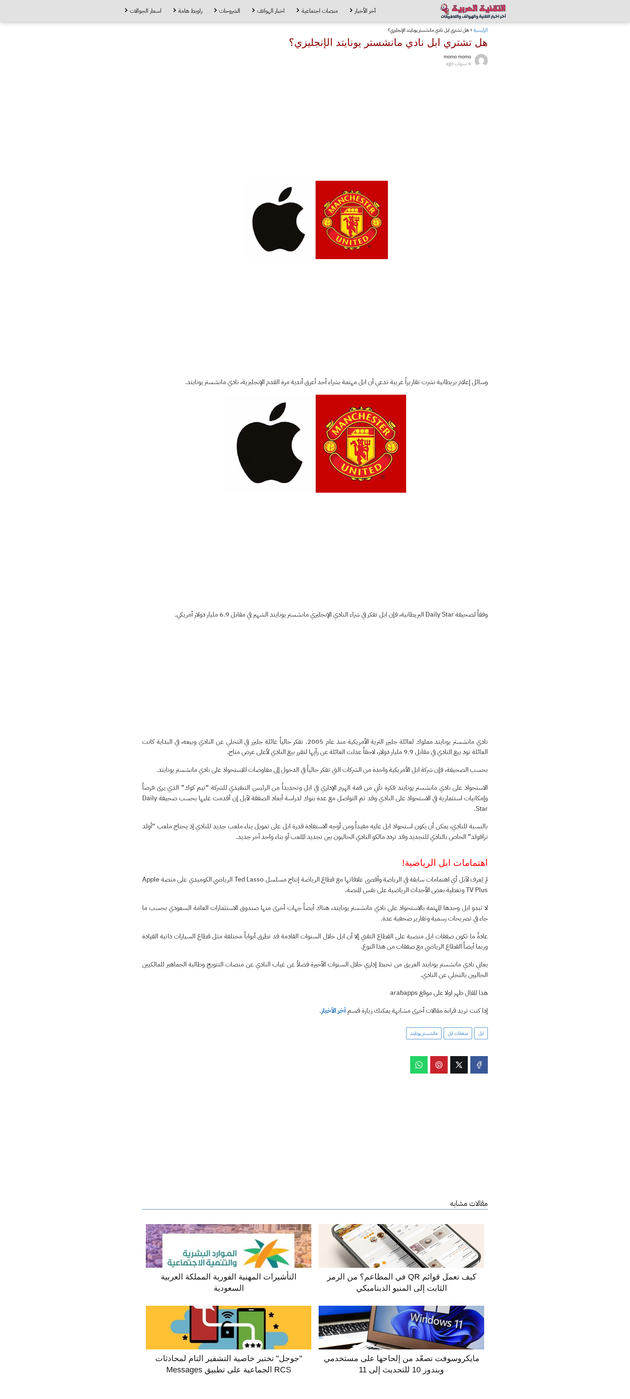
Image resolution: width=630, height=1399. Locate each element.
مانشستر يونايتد (424, 1033)
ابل (481, 1033)
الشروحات (229, 11)
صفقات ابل (458, 1033)
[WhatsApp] (419, 1065)
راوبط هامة (190, 11)
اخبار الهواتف (271, 11)
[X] (459, 1065)
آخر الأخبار (365, 11)
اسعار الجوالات (146, 11)
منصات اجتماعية (320, 11)
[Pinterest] (439, 1065)
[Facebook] (479, 1065)
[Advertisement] (315, 122)
